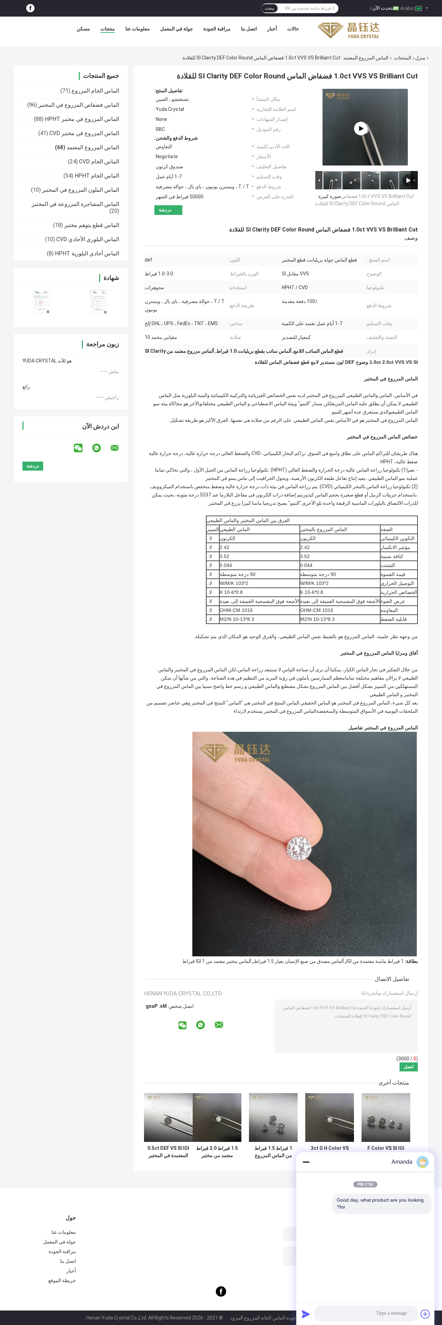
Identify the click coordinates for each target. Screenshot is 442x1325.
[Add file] (425, 1314)
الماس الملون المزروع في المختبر (80, 190)
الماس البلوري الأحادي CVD (87, 239)
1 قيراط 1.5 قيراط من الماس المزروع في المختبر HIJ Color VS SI (273, 1151)
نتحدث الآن (383, 8)
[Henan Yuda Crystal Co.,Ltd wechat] (82, 448)
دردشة (165, 209)
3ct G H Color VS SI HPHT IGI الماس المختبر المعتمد (330, 1151)
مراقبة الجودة (217, 28)
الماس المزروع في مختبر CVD (84, 133)
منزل (420, 57)
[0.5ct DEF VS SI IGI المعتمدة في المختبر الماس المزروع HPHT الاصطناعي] (168, 1117)
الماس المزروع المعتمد (365, 57)
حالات (293, 28)
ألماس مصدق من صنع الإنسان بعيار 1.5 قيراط (299, 961)
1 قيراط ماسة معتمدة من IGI (375, 961)
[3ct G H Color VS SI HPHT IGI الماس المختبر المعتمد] (329, 1117)
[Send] (305, 1314)
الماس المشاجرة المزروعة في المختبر (75, 204)
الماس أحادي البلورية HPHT (87, 253)
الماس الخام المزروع (95, 90)
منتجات (107, 28)
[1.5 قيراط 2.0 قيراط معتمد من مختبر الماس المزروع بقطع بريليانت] (217, 1117)
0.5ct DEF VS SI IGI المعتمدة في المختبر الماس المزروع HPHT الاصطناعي (168, 1151)
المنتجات (402, 57)
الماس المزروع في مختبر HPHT (82, 119)
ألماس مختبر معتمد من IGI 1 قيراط (216, 961)
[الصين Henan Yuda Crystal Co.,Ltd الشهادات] (42, 302)
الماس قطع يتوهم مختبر (91, 225)
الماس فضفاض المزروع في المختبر (78, 105)
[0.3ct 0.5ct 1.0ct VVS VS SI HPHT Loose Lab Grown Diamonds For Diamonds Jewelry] (361, 128)
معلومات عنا (137, 28)
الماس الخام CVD (99, 161)
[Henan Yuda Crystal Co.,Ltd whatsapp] (100, 448)
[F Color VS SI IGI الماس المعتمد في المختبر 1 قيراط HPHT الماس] (386, 1117)
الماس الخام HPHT (97, 175)
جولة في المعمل (176, 28)
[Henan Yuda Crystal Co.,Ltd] (348, 30)
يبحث (269, 8)
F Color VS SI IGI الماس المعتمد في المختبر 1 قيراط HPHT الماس (385, 1151)
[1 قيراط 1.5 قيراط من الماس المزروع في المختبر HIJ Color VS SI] (273, 1117)
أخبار (272, 28)
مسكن (83, 28)
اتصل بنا (249, 28)
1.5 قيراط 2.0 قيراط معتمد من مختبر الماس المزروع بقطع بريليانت (217, 1151)
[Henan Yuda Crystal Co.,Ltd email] (119, 448)
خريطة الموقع (62, 1280)
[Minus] (306, 1162)
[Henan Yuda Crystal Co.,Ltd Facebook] (30, 8)
